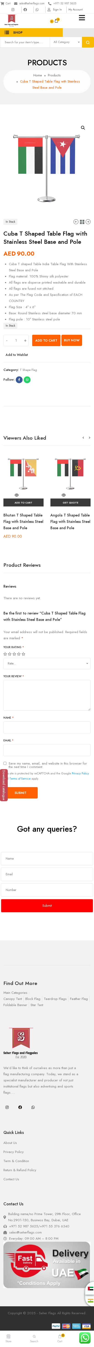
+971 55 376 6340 (54, 1226)
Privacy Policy (80, 773)
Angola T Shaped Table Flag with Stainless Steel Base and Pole (70, 522)
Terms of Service (20, 778)
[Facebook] (20, 1107)
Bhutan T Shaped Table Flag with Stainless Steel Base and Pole (23, 522)
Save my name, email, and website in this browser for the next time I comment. (48, 765)
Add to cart (46, 340)
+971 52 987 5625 (64, 3)
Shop (18, 32)
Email (8, 740)
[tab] (47, 404)
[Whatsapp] (33, 1107)
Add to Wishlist (17, 354)
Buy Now (72, 340)
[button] (85, 438)
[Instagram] (7, 1107)
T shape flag (28, 370)
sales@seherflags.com (31, 3)
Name (8, 717)
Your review (13, 676)
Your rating (13, 647)
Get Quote (70, 502)
